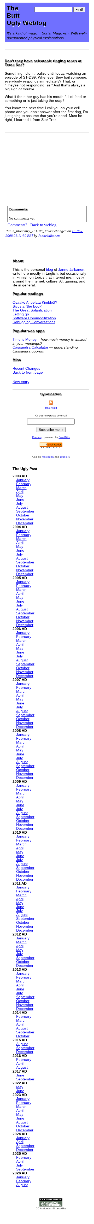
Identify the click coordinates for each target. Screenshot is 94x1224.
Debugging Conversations (34, 322)
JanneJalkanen (49, 236)
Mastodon (48, 456)
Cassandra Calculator (30, 347)
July (19, 503)
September (25, 511)
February (23, 484)
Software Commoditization (34, 318)
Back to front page (28, 372)
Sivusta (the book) (28, 306)
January (23, 480)
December (24, 523)
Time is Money (25, 340)
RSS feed (51, 407)
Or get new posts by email (51, 415)
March (21, 488)
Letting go (21, 314)
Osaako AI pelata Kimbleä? (35, 302)
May (19, 496)
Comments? (17, 225)
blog (49, 270)
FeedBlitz (64, 437)
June (20, 500)
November (24, 519)
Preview (37, 437)
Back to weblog (43, 225)
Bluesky (64, 456)
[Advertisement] (47, 167)
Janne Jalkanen (71, 270)
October (23, 515)
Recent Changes (26, 368)
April (20, 492)
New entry (21, 382)
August (22, 507)
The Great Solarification (32, 310)
